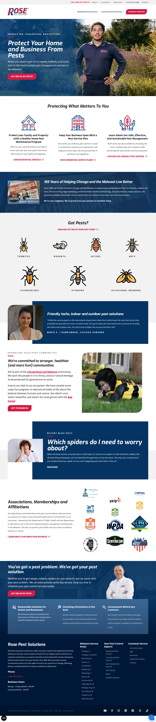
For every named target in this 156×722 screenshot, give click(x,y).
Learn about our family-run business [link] (27, 536)
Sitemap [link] (58, 711)
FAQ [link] (131, 652)
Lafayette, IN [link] (87, 695)
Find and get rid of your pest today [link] (76, 229)
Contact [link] (144, 2)
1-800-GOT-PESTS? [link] (15, 676)
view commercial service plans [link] (76, 159)
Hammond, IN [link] (87, 680)
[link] (80, 3)
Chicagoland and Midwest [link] (42, 372)
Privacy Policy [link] (35, 711)
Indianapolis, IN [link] (88, 684)
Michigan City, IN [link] (88, 687)
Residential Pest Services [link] (87, 12)
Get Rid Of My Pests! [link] (22, 76)
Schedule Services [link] (136, 12)
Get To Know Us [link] (19, 408)
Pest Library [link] (110, 670)
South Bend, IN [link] (87, 691)
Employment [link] (68, 711)
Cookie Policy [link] (48, 711)
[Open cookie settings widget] (4, 718)
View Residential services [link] (27, 159)
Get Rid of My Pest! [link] (21, 593)
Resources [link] (118, 2)
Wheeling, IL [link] (86, 673)
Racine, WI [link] (86, 677)
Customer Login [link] (132, 2)
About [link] (94, 2)
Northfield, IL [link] (87, 658)
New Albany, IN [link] (87, 698)
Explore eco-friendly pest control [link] (125, 156)
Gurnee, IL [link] (86, 662)
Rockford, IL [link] (86, 669)
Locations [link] (105, 2)
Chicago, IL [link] (86, 651)
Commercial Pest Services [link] (111, 12)
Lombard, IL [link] (86, 666)
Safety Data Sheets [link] (137, 659)
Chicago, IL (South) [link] (89, 655)
